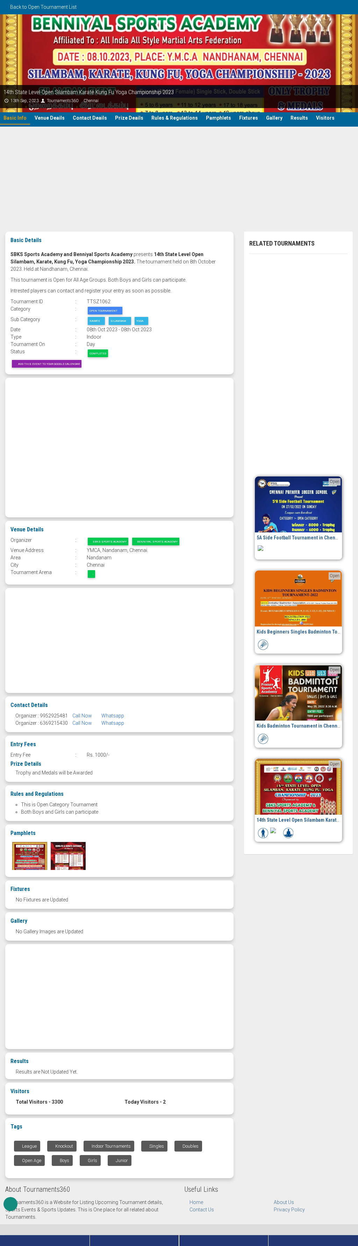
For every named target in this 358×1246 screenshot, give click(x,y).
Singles (156, 1146)
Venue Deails (50, 118)
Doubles (190, 1146)
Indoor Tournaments (111, 1146)
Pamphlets (218, 118)
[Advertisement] (179, 179)
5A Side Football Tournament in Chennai (299, 537)
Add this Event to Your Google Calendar (48, 364)
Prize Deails (129, 118)
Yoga (140, 321)
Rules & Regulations (174, 118)
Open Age (31, 1160)
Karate (95, 321)
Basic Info (15, 118)
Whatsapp (112, 715)
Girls (92, 1160)
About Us (284, 1202)
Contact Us (201, 1209)
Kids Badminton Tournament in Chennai (299, 726)
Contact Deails (90, 118)
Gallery (274, 118)
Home (196, 1202)
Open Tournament (104, 310)
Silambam (118, 321)
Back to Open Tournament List (43, 7)
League (29, 1146)
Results (299, 118)
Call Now (82, 715)
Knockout (63, 1146)
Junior (121, 1160)
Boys (64, 1160)
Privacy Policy (289, 1209)
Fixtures (248, 118)
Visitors (325, 118)
